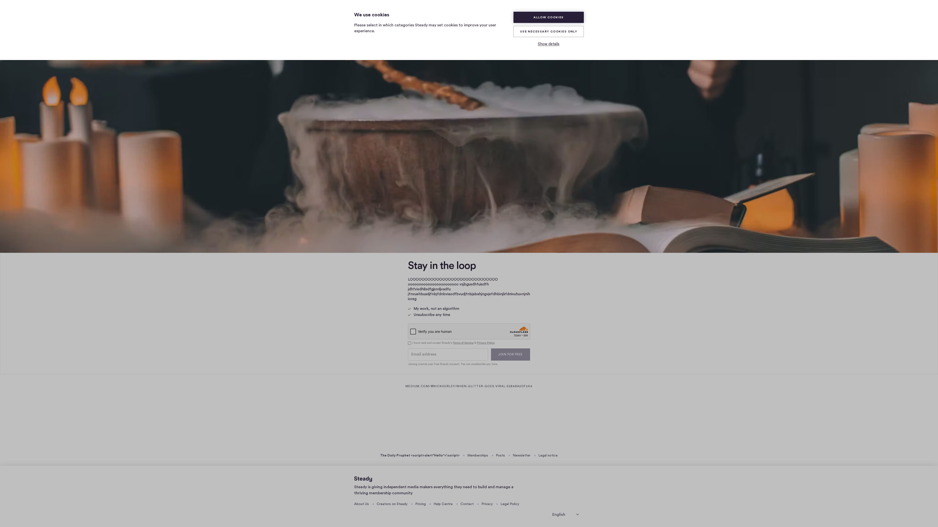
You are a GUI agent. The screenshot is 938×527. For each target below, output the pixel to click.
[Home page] (363, 479)
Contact (467, 504)
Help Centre (443, 504)
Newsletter (522, 455)
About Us (361, 504)
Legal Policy (510, 504)
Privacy (487, 504)
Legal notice (548, 455)
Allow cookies (548, 17)
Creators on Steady (392, 504)
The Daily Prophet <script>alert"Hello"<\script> (420, 455)
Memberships (477, 455)
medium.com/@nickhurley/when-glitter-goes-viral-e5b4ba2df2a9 (493, 386)
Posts (500, 455)
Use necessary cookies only (548, 31)
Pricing (420, 504)
